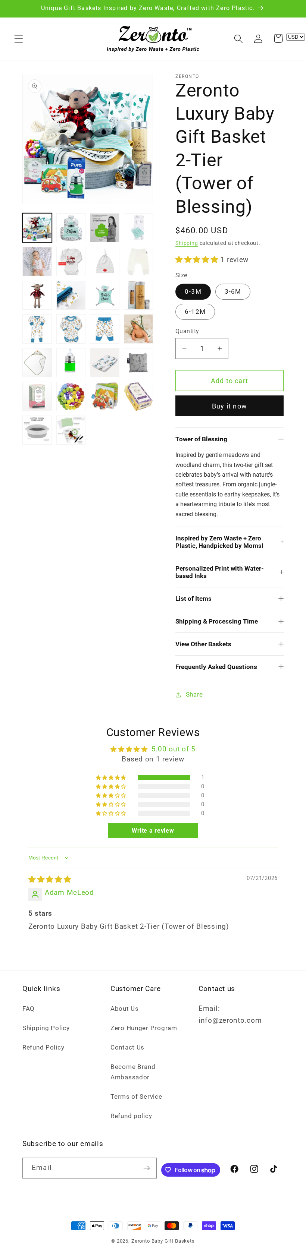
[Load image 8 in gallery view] (138, 261)
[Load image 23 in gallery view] (104, 396)
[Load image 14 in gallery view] (71, 329)
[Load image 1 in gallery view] (37, 228)
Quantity (187, 331)
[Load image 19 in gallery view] (104, 363)
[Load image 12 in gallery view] (138, 295)
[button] (19, 38)
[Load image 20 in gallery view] (138, 363)
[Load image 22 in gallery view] (71, 396)
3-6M (233, 291)
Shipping (186, 243)
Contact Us (127, 1047)
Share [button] (194, 694)
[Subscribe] (147, 1168)
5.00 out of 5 (174, 749)
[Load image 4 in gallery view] (138, 228)
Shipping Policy (46, 1028)
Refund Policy (43, 1047)
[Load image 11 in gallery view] (104, 295)
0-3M (193, 291)
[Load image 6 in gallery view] (71, 261)
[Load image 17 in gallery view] (37, 363)
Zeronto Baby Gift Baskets (163, 1241)
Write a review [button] (153, 830)
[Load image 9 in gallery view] (37, 295)
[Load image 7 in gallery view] (104, 261)
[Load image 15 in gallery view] (104, 329)
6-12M (195, 311)
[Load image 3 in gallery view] (104, 228)
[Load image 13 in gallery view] (37, 329)
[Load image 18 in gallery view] (71, 363)
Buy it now (229, 406)
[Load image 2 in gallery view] (71, 228)
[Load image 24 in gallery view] (138, 396)
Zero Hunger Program (143, 1028)
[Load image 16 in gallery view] (138, 329)
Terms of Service (136, 1096)
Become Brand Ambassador (133, 1072)
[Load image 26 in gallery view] (71, 430)
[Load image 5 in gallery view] (37, 261)
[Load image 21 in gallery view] (37, 396)
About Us (124, 1008)
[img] (49, 879)
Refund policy (131, 1116)
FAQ (28, 1008)
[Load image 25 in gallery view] (37, 430)
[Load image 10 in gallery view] (71, 295)
